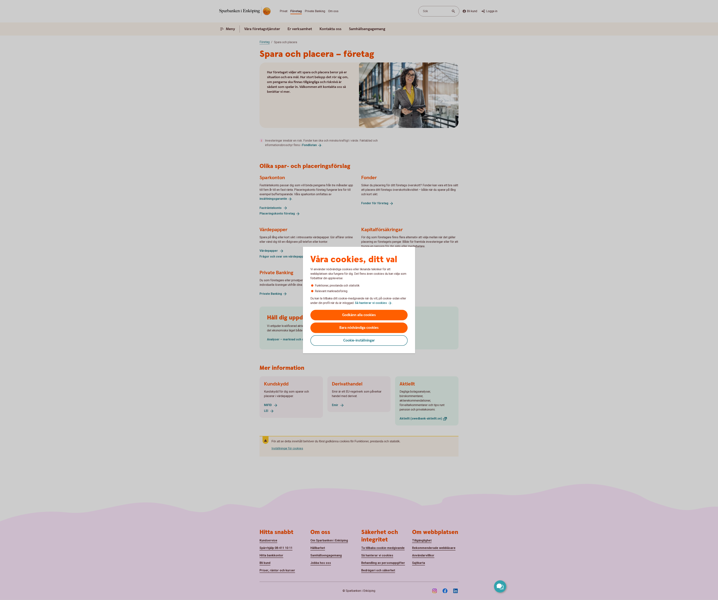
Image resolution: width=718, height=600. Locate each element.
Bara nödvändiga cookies (359, 327)
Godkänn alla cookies (359, 315)
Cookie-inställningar (359, 340)
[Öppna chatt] (500, 586)
